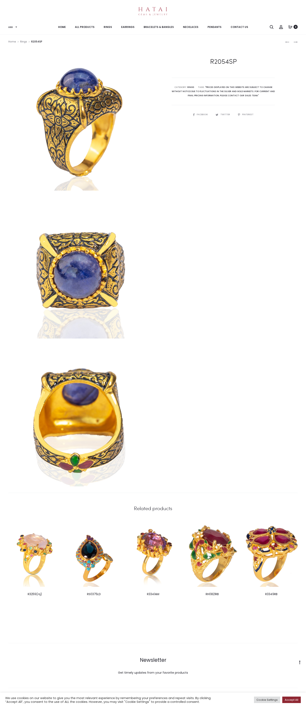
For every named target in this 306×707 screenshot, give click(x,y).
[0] (290, 27)
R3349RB (271, 594)
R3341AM (153, 594)
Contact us (239, 27)
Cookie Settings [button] (267, 700)
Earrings (127, 27)
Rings (108, 27)
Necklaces (190, 27)
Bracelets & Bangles (159, 27)
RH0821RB (212, 594)
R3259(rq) (35, 594)
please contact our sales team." (239, 95)
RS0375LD (94, 594)
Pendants (214, 27)
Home (62, 27)
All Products (85, 27)
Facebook (202, 114)
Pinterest (248, 114)
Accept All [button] (291, 700)
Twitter (225, 114)
